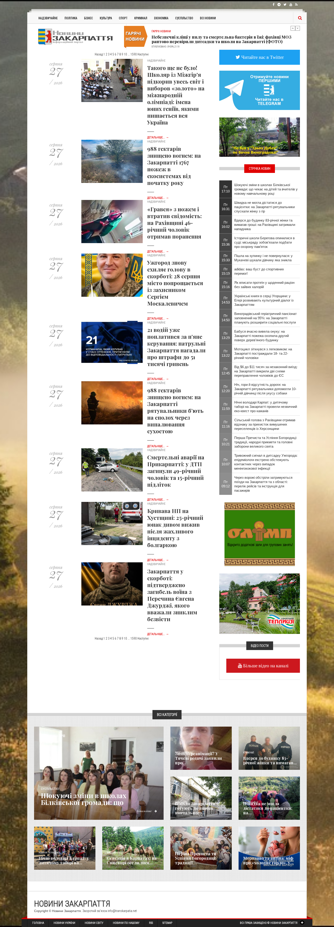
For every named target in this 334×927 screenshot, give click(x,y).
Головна (38, 923)
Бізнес (88, 17)
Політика (71, 17)
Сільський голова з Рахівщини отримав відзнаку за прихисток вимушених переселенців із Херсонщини (264, 424)
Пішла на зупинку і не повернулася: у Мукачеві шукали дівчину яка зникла (263, 258)
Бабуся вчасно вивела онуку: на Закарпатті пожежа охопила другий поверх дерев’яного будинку (261, 335)
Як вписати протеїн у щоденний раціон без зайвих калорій (264, 285)
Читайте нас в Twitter (262, 57)
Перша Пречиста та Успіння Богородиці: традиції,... (195, 858)
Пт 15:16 (226, 285)
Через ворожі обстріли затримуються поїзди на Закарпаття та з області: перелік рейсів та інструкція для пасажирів (263, 484)
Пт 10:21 (226, 442)
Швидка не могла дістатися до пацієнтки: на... (267, 808)
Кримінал (140, 17)
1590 (133, 54)
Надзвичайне (48, 17)
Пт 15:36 (226, 242)
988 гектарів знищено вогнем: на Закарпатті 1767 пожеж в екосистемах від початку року (174, 165)
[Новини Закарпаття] (78, 36)
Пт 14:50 (226, 318)
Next (297, 28)
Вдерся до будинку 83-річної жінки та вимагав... (270, 760)
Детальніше (144, 811)
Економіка (161, 17)
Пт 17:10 (226, 189)
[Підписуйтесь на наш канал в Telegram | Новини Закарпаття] (259, 90)
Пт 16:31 (226, 207)
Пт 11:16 (226, 424)
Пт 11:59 (226, 406)
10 (125, 54)
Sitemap (167, 923)
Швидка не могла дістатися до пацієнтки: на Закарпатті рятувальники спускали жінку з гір (264, 207)
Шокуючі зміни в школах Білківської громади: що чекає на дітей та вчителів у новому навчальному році (266, 189)
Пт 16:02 (226, 224)
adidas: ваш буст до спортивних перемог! (259, 271)
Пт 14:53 (226, 300)
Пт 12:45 (226, 371)
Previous (293, 28)
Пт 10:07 (226, 462)
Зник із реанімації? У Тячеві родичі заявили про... (198, 758)
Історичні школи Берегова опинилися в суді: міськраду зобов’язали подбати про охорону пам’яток (264, 242)
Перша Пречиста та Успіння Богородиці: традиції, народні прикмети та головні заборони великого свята (265, 442)
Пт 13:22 (226, 353)
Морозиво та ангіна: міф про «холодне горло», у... (268, 860)
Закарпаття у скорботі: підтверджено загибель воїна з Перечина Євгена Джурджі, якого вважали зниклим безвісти (172, 595)
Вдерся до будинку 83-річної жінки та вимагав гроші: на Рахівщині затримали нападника (264, 224)
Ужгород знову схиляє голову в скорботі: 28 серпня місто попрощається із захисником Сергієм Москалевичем (175, 283)
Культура (106, 17)
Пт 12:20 (226, 389)
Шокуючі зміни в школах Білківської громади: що (83, 799)
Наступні (143, 54)
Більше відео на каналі (265, 665)
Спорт (123, 17)
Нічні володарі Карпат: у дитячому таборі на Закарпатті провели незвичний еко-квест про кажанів (265, 406)
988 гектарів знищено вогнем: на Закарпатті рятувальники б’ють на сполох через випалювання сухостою (175, 410)
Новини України (64, 923)
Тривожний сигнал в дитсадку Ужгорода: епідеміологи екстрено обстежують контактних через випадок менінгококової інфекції (265, 462)
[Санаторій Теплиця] (259, 603)
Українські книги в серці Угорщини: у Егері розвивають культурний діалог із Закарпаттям (264, 300)
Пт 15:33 (226, 258)
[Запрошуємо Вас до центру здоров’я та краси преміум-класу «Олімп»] (259, 534)
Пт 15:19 (226, 271)
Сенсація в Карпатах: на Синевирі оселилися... (132, 860)
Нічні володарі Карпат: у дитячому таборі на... (64, 860)
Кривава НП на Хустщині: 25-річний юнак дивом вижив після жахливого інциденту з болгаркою (175, 527)
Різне (246, 852)
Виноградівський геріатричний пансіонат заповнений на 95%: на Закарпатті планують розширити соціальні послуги (265, 318)
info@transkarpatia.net (122, 911)
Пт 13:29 (226, 335)
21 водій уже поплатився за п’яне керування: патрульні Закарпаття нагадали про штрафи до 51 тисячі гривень (176, 346)
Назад (99, 54)
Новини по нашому (49, 852)
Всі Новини (208, 17)
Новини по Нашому (126, 923)
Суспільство (184, 17)
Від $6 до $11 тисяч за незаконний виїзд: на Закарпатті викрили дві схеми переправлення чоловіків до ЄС (265, 371)
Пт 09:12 (226, 484)
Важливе (111, 852)
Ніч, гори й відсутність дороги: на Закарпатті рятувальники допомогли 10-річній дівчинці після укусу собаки (265, 389)
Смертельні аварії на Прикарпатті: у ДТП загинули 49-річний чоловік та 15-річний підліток (175, 471)
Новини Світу (94, 923)
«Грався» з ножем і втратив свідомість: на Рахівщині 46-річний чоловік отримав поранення (174, 222)
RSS (151, 923)
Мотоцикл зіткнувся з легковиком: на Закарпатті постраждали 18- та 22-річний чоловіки (263, 353)
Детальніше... (158, 137)
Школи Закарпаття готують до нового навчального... (195, 808)
